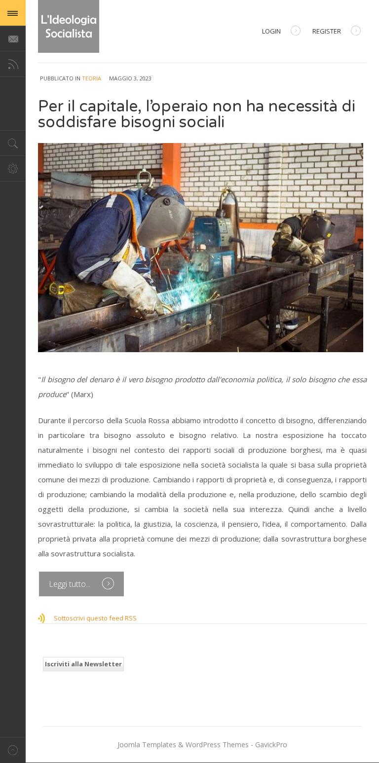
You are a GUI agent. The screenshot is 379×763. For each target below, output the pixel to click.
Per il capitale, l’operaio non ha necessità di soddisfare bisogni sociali (196, 114)
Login (271, 31)
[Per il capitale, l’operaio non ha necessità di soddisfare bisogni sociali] (202, 247)
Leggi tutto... (70, 584)
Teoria (91, 78)
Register (326, 31)
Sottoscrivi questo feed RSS (95, 618)
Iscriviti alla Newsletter (83, 663)
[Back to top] (13, 750)
